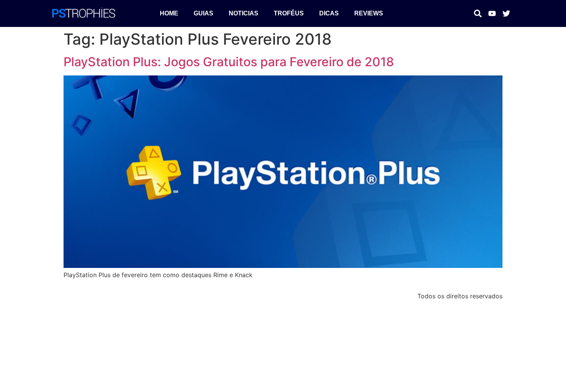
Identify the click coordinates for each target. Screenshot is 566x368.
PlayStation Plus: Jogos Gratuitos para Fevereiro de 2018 (229, 61)
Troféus (289, 13)
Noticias (243, 13)
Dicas (329, 13)
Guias (203, 13)
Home (169, 13)
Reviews (368, 13)
